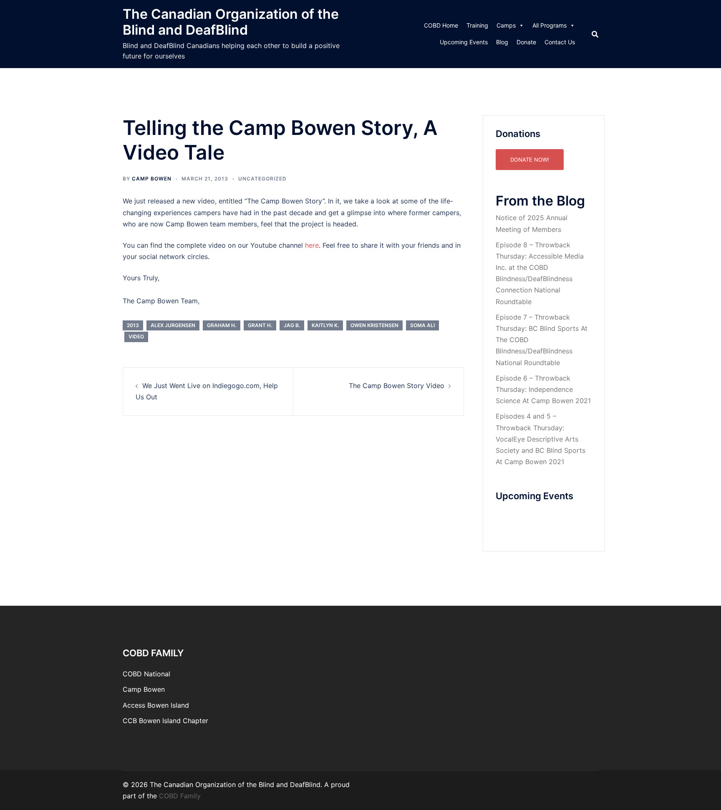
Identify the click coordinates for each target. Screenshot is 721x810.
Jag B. (292, 325)
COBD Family (180, 796)
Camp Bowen (144, 689)
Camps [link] (506, 25)
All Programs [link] (549, 25)
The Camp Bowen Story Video (396, 385)
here (312, 245)
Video (136, 336)
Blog (502, 42)
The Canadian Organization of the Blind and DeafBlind (231, 22)
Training (477, 25)
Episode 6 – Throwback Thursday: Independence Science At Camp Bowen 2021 (543, 389)
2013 (133, 325)
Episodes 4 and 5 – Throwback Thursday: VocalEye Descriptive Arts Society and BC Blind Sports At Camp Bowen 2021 (540, 439)
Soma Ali (422, 325)
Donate (526, 42)
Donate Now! (529, 159)
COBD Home (441, 25)
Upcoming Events (464, 42)
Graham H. (221, 325)
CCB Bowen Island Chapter (165, 720)
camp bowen (151, 178)
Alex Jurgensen (173, 325)
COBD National (146, 674)
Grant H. (260, 325)
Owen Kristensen (374, 325)
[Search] (595, 34)
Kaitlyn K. (325, 325)
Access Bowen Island (156, 705)
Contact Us (560, 42)
